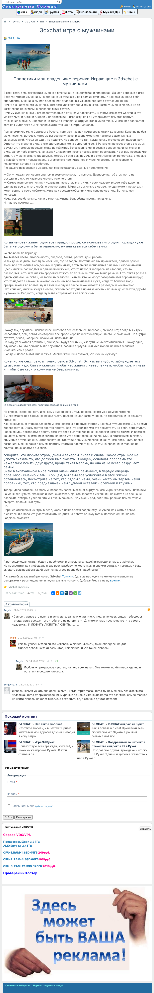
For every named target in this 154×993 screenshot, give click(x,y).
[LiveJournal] (66, 593)
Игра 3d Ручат (45, 742)
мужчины (23, 586)
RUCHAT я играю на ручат (126, 724)
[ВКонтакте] (53, 593)
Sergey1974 (10, 684)
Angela (7, 610)
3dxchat (12, 586)
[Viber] (71, 593)
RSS (148, 610)
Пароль (12, 793)
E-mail (11, 782)
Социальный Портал (29, 6)
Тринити (67, 576)
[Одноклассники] (57, 593)
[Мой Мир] (62, 593)
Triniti (44, 593)
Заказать (145, 828)
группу (115, 580)
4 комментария (16, 604)
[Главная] (5, 21)
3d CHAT (15, 38)
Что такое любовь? (48, 724)
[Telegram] (79, 593)
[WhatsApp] (75, 593)
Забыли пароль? (44, 806)
